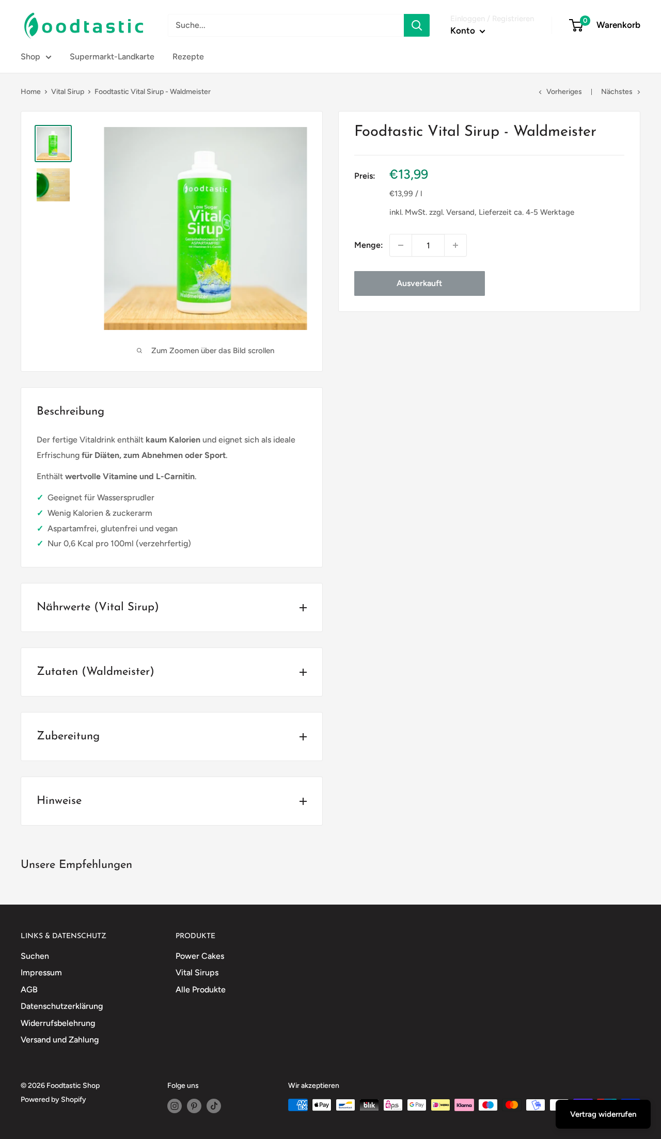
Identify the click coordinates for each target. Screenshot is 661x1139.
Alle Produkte (201, 989)
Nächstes (617, 91)
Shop (30, 56)
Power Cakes (200, 956)
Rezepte (188, 56)
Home (31, 91)
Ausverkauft (419, 283)
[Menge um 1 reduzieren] (401, 245)
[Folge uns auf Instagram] (174, 1106)
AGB (29, 989)
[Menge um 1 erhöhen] (455, 245)
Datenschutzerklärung (62, 1006)
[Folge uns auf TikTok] (214, 1106)
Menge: (368, 245)
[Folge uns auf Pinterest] (194, 1106)
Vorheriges (564, 91)
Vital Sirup (67, 91)
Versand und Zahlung (60, 1040)
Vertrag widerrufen (603, 1114)
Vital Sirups (197, 972)
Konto (463, 30)
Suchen (35, 956)
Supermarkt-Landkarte (112, 56)
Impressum (41, 972)
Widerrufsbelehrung (58, 1023)
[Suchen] (417, 25)
